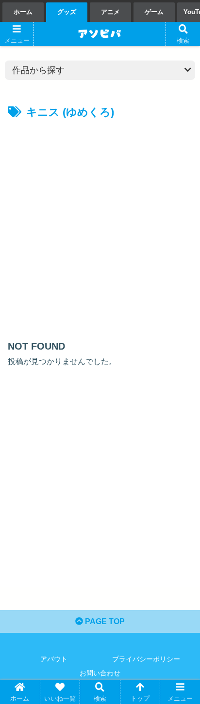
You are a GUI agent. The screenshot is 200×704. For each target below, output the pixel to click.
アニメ (110, 11)
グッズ (66, 11)
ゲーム (154, 11)
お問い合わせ (100, 673)
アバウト (53, 659)
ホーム (23, 11)
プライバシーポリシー (146, 659)
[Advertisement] (100, 226)
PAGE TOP (104, 621)
